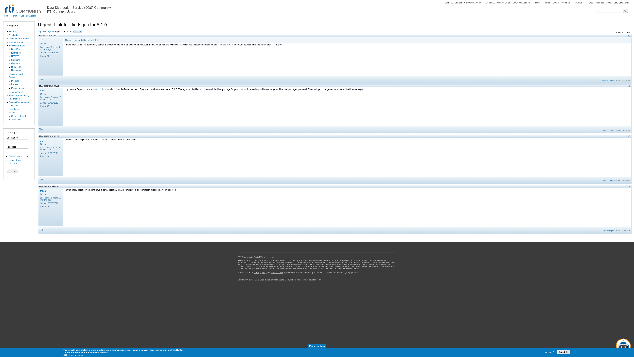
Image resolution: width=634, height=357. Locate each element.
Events (556, 3)
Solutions (15, 60)
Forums (15, 16)
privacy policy (260, 273)
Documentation (16, 92)
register (50, 31)
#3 (629, 136)
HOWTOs (15, 56)
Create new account (18, 156)
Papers (14, 84)
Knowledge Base (17, 45)
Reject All (563, 352)
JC (41, 40)
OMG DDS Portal (621, 3)
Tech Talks (16, 119)
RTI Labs (589, 3)
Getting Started (16, 42)
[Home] (23, 6)
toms (43, 90)
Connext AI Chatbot (453, 3)
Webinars (566, 3)
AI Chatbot (14, 35)
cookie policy (277, 273)
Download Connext (521, 3)
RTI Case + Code (603, 3)
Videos (12, 112)
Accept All (550, 352)
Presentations (17, 88)
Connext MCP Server (473, 3)
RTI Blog (546, 3)
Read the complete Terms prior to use (341, 268)
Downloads (14, 109)
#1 (629, 36)
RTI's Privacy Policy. (73, 355)
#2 (629, 86)
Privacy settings (317, 346)
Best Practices (18, 49)
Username (12, 138)
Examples (16, 53)
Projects (15, 81)
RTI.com (536, 3)
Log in (41, 31)
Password (12, 147)
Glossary (15, 63)
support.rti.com (100, 89)
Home (7, 16)
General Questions (29, 16)
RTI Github (577, 3)
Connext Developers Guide (498, 3)
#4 (629, 186)
